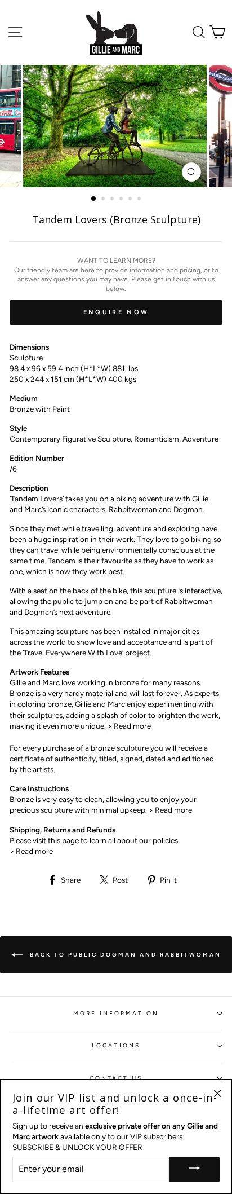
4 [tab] (122, 199)
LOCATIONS (116, 1045)
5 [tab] (131, 199)
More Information (116, 1013)
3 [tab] (113, 199)
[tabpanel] (116, 126)
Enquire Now (116, 312)
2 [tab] (104, 199)
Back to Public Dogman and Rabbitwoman (124, 954)
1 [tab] (94, 199)
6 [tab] (140, 199)
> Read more (130, 725)
